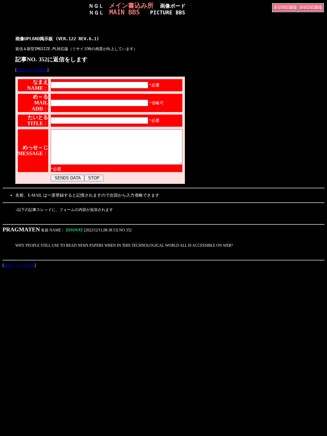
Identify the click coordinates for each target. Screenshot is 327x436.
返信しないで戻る (32, 70)
